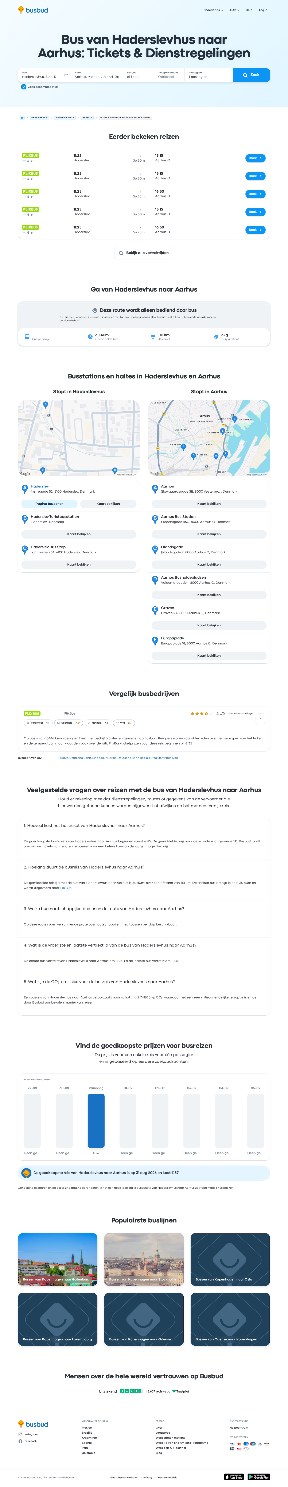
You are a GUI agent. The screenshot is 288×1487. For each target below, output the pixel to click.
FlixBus (69, 713)
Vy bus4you (170, 758)
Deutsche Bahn (80, 758)
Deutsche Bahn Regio (133, 758)
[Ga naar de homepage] (33, 10)
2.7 (130, 723)
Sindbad (98, 758)
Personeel (37, 723)
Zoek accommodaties (43, 87)
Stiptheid (67, 723)
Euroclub (155, 758)
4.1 (47, 723)
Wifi (122, 723)
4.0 (78, 723)
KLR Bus (110, 758)
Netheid (97, 723)
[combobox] (39, 75)
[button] (66, 75)
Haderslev (40, 486)
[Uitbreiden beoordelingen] (261, 719)
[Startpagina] (22, 118)
